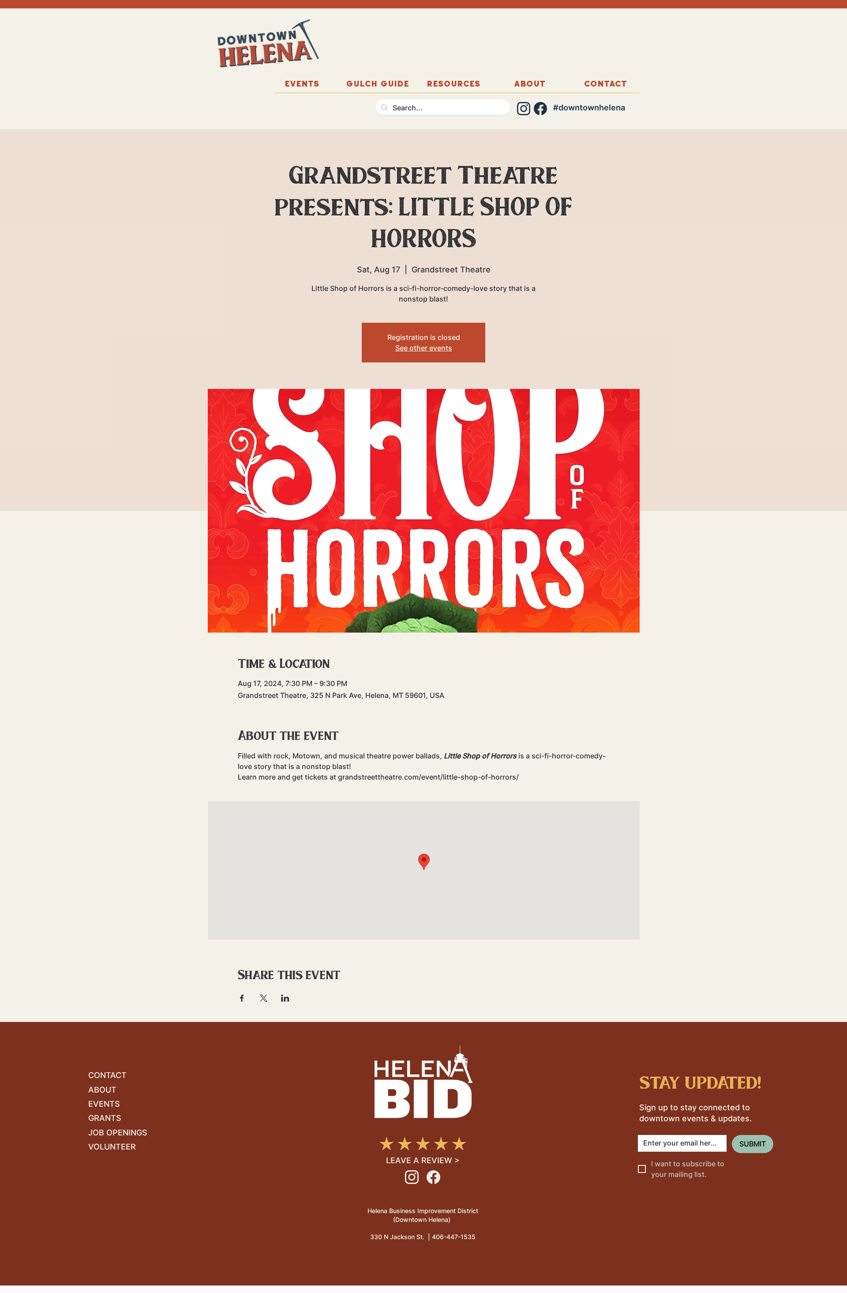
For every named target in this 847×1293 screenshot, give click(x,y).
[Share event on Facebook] (242, 998)
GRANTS (104, 1118)
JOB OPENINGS (117, 1132)
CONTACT (107, 1075)
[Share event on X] (263, 998)
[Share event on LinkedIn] (285, 998)
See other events (423, 347)
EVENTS (104, 1103)
